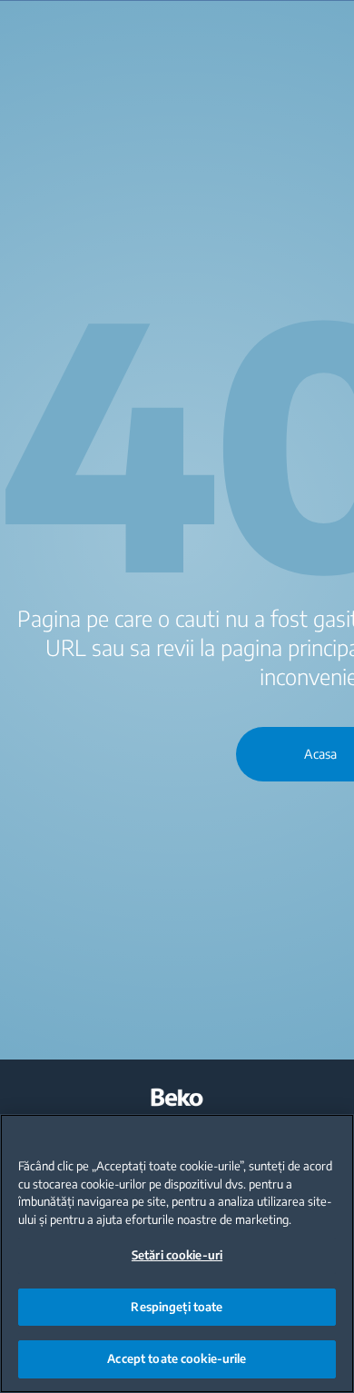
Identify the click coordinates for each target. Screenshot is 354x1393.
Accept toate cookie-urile (176, 1358)
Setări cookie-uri (177, 1255)
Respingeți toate (176, 1306)
